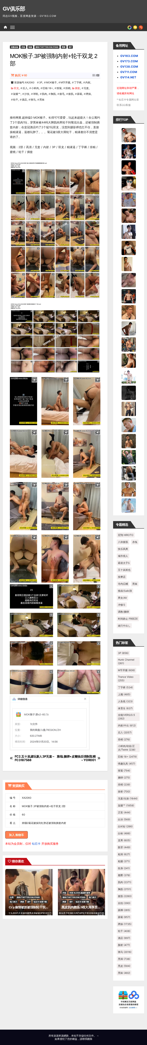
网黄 (63, 47)
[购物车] (135, 27)
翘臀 (124, 875)
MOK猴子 (51, 82)
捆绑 (124, 777)
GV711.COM (128, 72)
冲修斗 (121, 604)
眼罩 (124, 847)
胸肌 (53, 93)
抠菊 (59, 88)
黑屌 (124, 958)
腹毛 (62, 93)
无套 (86, 88)
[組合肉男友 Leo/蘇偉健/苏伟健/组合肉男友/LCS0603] (129, 199)
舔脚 (124, 910)
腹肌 (70, 93)
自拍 (124, 903)
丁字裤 (78, 82)
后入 (25, 88)
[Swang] (129, 167)
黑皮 (124, 965)
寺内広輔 (123, 583)
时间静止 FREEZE (128, 618)
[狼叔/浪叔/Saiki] (129, 183)
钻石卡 (36, 843)
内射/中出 (127, 725)
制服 (30, 47)
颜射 (124, 944)
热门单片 (13, 902)
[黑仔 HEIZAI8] (129, 344)
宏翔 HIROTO (125, 534)
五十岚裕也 (124, 569)
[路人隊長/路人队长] (129, 408)
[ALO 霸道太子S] (129, 328)
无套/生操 (127, 798)
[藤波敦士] (129, 505)
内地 (23, 47)
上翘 (124, 694)
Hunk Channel (126, 661)
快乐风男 (123, 548)
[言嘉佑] (129, 231)
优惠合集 (14, 47)
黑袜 (41, 99)
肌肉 (44, 93)
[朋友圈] (129, 27)
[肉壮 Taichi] (129, 457)
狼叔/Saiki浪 (125, 590)
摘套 (77, 88)
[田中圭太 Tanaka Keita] (129, 360)
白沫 (124, 819)
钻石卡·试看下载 (40, 902)
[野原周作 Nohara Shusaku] (129, 489)
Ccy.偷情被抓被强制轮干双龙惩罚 (32, 907)
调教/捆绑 (123, 611)
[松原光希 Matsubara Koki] (129, 215)
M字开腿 (65, 82)
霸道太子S (124, 562)
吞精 (124, 739)
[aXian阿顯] (129, 441)
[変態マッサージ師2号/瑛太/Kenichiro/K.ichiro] (129, 263)
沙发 (26, 93)
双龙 (16, 88)
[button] (141, 27)
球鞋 (35, 93)
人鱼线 (125, 701)
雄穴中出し (124, 625)
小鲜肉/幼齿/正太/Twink (126, 747)
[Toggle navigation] (12, 27)
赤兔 (134, 541)
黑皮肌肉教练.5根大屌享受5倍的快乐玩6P (89, 907)
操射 (124, 791)
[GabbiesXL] (129, 424)
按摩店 (121, 576)
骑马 (33, 99)
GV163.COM (129, 56)
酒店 (24, 99)
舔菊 (79, 93)
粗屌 (124, 854)
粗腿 (124, 861)
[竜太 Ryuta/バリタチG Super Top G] (129, 247)
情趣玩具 (126, 763)
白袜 (124, 833)
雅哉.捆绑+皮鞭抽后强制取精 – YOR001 (76, 758)
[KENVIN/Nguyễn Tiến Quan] (129, 151)
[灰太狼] (129, 473)
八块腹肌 (123, 541)
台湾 (11, 897)
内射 (87, 82)
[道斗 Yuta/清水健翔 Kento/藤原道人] (129, 312)
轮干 (15, 99)
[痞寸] (129, 296)
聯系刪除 (87, 1038)
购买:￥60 (21, 75)
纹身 (124, 868)
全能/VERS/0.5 (126, 716)
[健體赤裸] (129, 376)
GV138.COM (129, 66)
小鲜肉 (35, 88)
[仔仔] (129, 392)
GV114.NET (128, 77)
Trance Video (125, 678)
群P (70, 47)
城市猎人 (123, 555)
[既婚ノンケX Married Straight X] (129, 280)
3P (40, 82)
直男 (124, 840)
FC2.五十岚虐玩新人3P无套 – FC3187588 (34, 758)
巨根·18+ (48, 88)
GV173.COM (129, 61)
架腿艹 (17, 93)
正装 (124, 812)
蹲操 (88, 93)
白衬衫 (125, 826)
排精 (67, 88)
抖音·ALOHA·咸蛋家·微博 (80, 893)
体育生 (125, 708)
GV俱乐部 (14, 8)
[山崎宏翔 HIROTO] (129, 135)
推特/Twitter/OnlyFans (46, 47)
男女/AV (122, 597)
